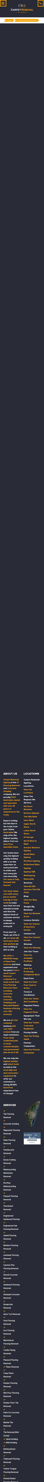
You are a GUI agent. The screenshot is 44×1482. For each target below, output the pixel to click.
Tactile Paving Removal (9, 1352)
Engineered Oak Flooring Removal (10, 1227)
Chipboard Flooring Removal (11, 1460)
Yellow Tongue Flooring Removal (10, 1470)
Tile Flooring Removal (8, 1116)
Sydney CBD (29, 872)
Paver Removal (12, 1367)
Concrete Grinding (11, 1124)
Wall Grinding (11, 1443)
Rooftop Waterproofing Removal (9, 1186)
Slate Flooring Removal (9, 1142)
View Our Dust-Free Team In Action (31, 985)
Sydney (27, 868)
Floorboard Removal (8, 1208)
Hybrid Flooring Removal (9, 1237)
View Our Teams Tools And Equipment (31, 1025)
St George (29, 837)
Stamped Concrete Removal (11, 1296)
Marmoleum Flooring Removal (10, 1342)
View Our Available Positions (28, 958)
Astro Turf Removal (11, 1314)
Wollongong (29, 875)
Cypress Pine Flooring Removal (10, 1267)
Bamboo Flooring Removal (10, 1247)
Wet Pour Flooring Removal (11, 1394)
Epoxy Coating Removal (9, 1161)
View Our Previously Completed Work (32, 971)
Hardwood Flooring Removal (11, 1286)
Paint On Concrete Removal (11, 1414)
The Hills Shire (30, 816)
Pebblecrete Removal (8, 1151)
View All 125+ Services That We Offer (32, 889)
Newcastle (29, 879)
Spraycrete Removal (8, 1306)
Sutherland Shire (32, 864)
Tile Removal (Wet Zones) (11, 1434)
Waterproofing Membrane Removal (9, 1173)
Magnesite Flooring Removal (11, 1132)
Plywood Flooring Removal (10, 1362)
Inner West (29, 820)
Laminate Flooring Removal (11, 1257)
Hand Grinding (12, 1439)
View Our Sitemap (32, 948)
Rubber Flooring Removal (10, 1385)
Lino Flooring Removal (8, 1332)
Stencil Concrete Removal (10, 1276)
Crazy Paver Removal (8, 1375)
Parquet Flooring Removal (10, 1198)
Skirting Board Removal (9, 1451)
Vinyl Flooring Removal (9, 1322)
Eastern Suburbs (31, 813)
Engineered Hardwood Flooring (11, 1217)
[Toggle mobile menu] (3, 3)
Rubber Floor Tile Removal (10, 1404)
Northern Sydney (32, 861)
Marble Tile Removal (8, 1424)
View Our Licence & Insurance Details (32, 927)
